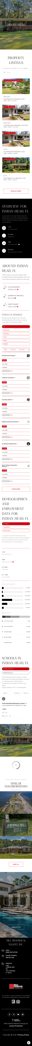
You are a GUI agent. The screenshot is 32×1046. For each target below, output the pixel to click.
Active (11, 337)
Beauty (11, 340)
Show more (16, 489)
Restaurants (11, 330)
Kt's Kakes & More (7, 399)
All (11, 326)
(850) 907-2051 (10, 957)
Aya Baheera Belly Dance (9, 443)
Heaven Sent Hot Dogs (8, 355)
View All (16, 864)
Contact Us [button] (16, 927)
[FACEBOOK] (9, 1014)
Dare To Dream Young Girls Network (9, 466)
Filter (8, 72)
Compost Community (8, 377)
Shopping (11, 333)
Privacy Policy (23, 1035)
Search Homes (16, 191)
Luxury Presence (16, 1026)
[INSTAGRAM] (13, 1014)
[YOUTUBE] (18, 1014)
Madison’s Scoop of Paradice (10, 421)
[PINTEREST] (22, 1014)
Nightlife (11, 344)
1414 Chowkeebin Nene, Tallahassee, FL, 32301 (14, 705)
